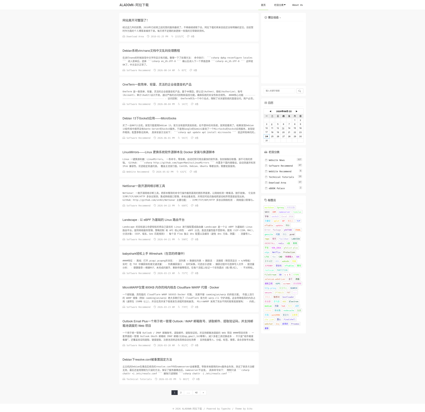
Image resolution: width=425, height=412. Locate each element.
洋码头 (268, 297)
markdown (269, 207)
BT (283, 221)
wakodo (285, 261)
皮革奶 (285, 324)
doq (277, 324)
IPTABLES (279, 292)
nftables (289, 266)
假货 (290, 306)
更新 (267, 328)
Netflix (276, 252)
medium (268, 306)
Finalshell (290, 319)
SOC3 (267, 212)
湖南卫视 (269, 284)
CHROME (268, 310)
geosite (269, 234)
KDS (277, 261)
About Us (297, 5)
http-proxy (270, 288)
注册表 (295, 315)
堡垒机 (279, 266)
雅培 (299, 266)
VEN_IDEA (276, 248)
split (276, 221)
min (295, 292)
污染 (277, 306)
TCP (298, 221)
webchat (269, 324)
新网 (295, 243)
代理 (278, 234)
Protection (289, 252)
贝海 (267, 315)
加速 (299, 310)
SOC (298, 257)
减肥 (297, 306)
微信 (285, 234)
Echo (249, 408)
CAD (280, 257)
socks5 (275, 216)
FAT (288, 292)
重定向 (286, 315)
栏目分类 (279, 5)
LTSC (267, 257)
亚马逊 (277, 301)
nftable (269, 225)
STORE (296, 275)
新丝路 (278, 310)
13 (283, 128)
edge (267, 252)
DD (280, 275)
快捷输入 (289, 257)
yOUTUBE (288, 230)
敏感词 (277, 297)
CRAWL (298, 230)
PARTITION (282, 270)
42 (196, 392)
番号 (291, 279)
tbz (274, 257)
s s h (287, 275)
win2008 (276, 315)
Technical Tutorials (139, 379)
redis (281, 243)
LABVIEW (296, 239)
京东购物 (297, 284)
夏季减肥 (269, 261)
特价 (288, 225)
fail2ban (284, 239)
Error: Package (273, 230)
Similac (297, 212)
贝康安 (268, 221)
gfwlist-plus (291, 248)
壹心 (279, 319)
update (279, 225)
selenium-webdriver (275, 279)
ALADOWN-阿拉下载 (134, 5)
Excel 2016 (287, 216)
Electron (293, 301)
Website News (275, 160)
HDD (284, 301)
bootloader (288, 297)
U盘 (288, 243)
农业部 (268, 301)
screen (286, 284)
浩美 (294, 261)
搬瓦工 (291, 221)
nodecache (289, 310)
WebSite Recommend (138, 171)
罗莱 (267, 248)
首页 (263, 5)
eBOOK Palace (275, 188)
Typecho (225, 408)
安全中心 (283, 288)
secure (268, 292)
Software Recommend (138, 70)
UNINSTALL (270, 243)
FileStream (270, 275)
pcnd (292, 234)
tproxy (280, 207)
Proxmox (295, 324)
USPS (278, 284)
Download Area (135, 36)
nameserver (284, 212)
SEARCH (293, 288)
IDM (274, 212)
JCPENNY (269, 266)
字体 (267, 216)
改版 (297, 279)
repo (267, 239)
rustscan (269, 270)
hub (283, 306)
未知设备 (291, 207)
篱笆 (274, 239)
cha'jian (269, 319)
